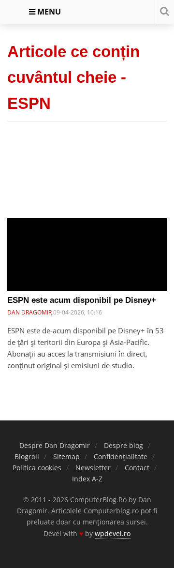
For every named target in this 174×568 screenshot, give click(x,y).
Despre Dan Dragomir (54, 445)
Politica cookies (37, 467)
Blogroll (26, 456)
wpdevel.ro (112, 533)
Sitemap (66, 456)
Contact (137, 467)
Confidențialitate (120, 456)
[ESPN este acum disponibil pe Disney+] (87, 258)
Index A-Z (87, 478)
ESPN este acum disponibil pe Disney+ (81, 300)
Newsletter (93, 467)
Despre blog (123, 445)
